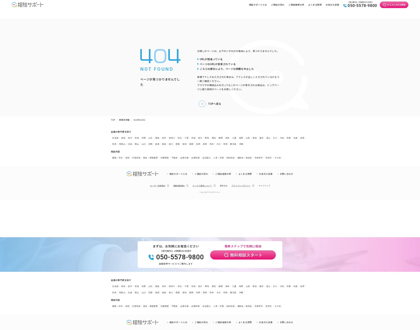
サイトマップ (264, 185)
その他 (277, 157)
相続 (127, 157)
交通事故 (136, 157)
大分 (218, 143)
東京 (164, 137)
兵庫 (296, 137)
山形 (150, 137)
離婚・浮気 (117, 157)
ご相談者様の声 (296, 4)
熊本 (212, 143)
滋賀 (302, 137)
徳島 (164, 143)
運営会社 (224, 185)
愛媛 (178, 143)
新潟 (255, 137)
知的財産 (230, 157)
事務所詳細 (124, 119)
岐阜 (227, 137)
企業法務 (184, 157)
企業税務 (195, 157)
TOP (113, 119)
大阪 (282, 137)
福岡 (191, 143)
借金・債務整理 (150, 157)
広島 (130, 143)
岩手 (130, 137)
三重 (234, 137)
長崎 (205, 143)
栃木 (200, 137)
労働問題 (164, 157)
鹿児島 (233, 143)
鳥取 (150, 143)
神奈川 (172, 137)
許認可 (269, 157)
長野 (241, 137)
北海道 (115, 137)
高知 (184, 143)
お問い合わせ (287, 174)
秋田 (144, 137)
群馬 (207, 137)
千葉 (187, 137)
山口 (144, 143)
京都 (289, 137)
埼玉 (180, 137)
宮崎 (225, 143)
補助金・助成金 (244, 157)
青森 (123, 137)
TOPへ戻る (214, 103)
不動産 (174, 157)
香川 (171, 143)
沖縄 (241, 143)
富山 (268, 137)
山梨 (248, 137)
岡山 (137, 143)
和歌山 (122, 143)
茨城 (193, 137)
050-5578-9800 (362, 5)
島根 (157, 143)
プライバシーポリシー (241, 185)
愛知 (214, 137)
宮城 (137, 137)
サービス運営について (202, 185)
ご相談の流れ (278, 4)
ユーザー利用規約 (157, 185)
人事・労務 (218, 157)
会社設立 (206, 157)
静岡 (221, 137)
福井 (261, 137)
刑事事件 (259, 157)
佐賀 (198, 143)
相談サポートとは (258, 4)
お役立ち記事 (332, 4)
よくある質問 (315, 4)
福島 (157, 137)
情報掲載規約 (179, 185)
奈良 (114, 143)
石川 (275, 137)
